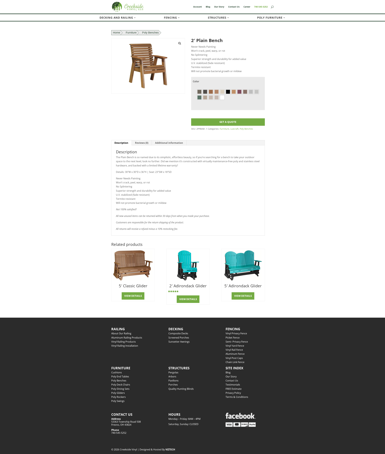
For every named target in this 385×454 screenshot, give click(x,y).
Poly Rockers (118, 397)
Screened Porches (178, 337)
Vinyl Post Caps (234, 358)
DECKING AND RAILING (116, 17)
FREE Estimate (234, 388)
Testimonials (233, 384)
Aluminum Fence (235, 353)
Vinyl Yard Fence (235, 345)
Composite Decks (178, 333)
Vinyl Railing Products (123, 341)
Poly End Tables (120, 376)
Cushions (116, 372)
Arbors (172, 376)
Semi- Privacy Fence (237, 341)
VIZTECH (170, 449)
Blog (208, 7)
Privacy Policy (233, 393)
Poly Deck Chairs (120, 384)
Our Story (219, 7)
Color (196, 81)
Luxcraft (234, 128)
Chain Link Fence (235, 362)
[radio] (199, 92)
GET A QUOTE (227, 122)
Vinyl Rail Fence (234, 349)
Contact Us (234, 7)
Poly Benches (150, 32)
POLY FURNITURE (269, 17)
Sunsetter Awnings (179, 341)
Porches (173, 384)
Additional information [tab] (169, 142)
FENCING (170, 17)
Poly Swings (118, 401)
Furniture (131, 32)
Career (246, 7)
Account (197, 7)
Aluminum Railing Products (126, 337)
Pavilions (173, 380)
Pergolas (173, 372)
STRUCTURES (217, 17)
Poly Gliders (118, 393)
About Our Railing (121, 333)
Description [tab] (121, 142)
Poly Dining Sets (120, 388)
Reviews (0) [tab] (141, 142)
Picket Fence (233, 337)
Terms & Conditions (237, 397)
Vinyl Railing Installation (124, 345)
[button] (179, 43)
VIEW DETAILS (133, 296)
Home (116, 32)
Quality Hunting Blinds (181, 388)
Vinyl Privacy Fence (236, 333)
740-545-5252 (261, 7)
